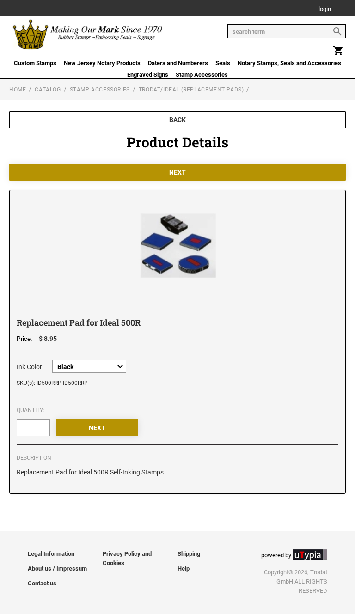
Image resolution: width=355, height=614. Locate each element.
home (17, 89)
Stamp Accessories (202, 74)
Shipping (189, 553)
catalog (48, 89)
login (324, 9)
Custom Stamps (35, 63)
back (177, 119)
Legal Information (51, 553)
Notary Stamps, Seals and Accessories (289, 63)
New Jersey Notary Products (102, 63)
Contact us (42, 583)
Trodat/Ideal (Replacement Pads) (191, 89)
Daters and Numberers (178, 63)
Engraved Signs (147, 74)
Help (184, 568)
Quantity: (30, 410)
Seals (222, 63)
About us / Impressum (57, 568)
